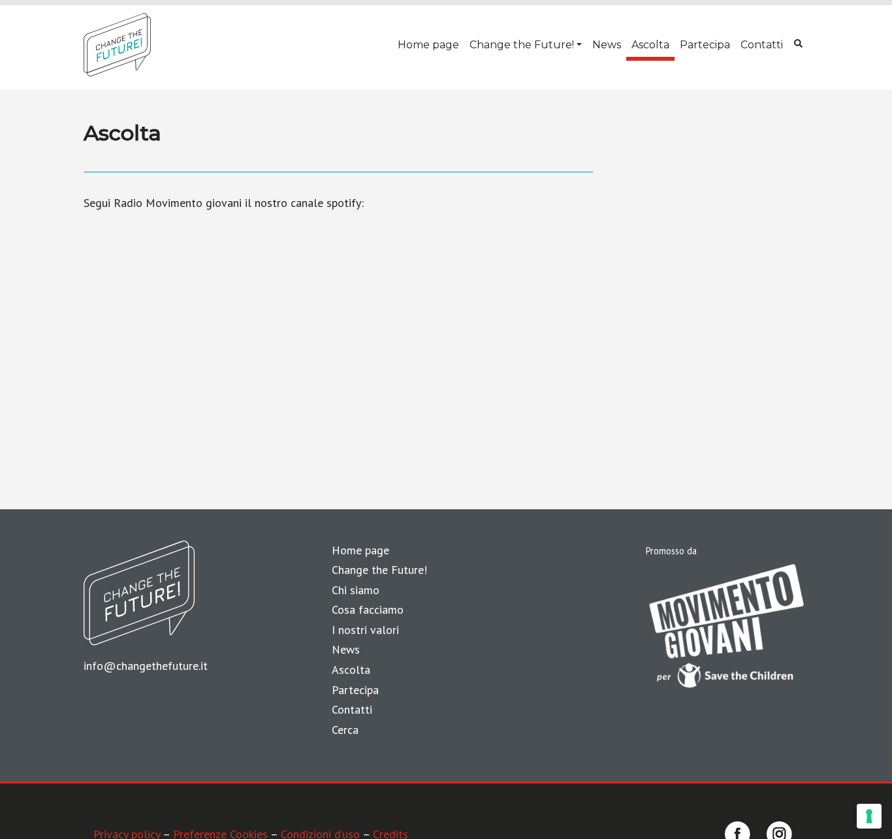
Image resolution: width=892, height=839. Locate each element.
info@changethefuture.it (146, 665)
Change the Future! (522, 45)
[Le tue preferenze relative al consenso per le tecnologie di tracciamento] (869, 816)
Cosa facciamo (368, 609)
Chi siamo (355, 589)
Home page (428, 45)
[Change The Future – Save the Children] (117, 44)
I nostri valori (365, 629)
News (606, 45)
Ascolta (650, 45)
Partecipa (705, 45)
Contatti (762, 45)
